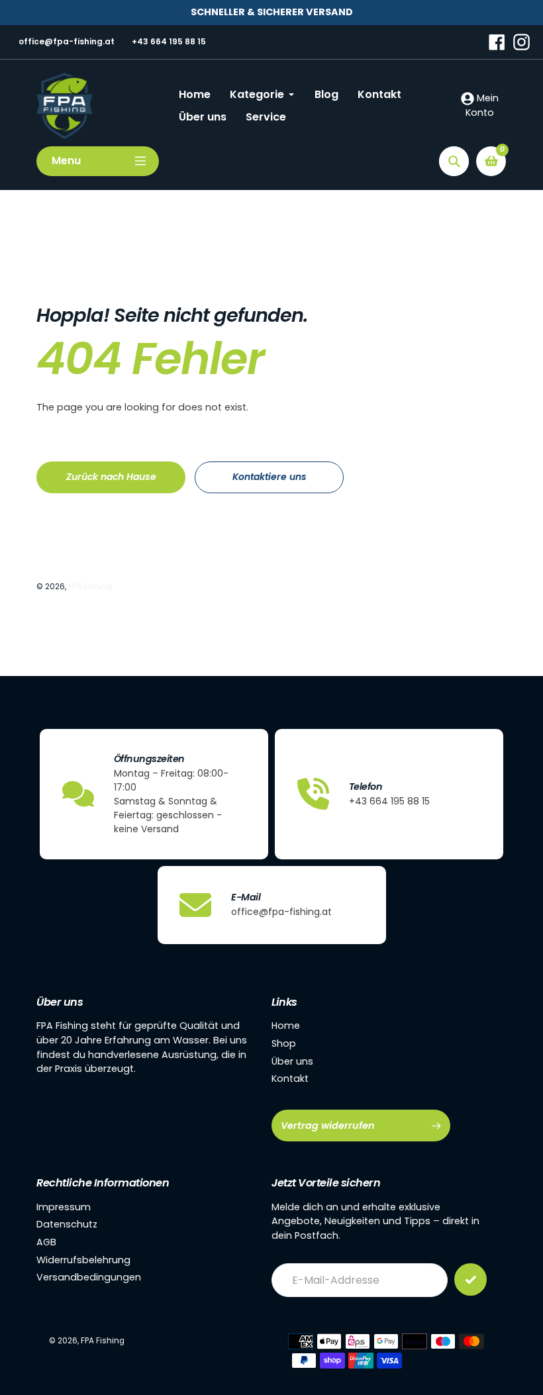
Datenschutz (66, 1224)
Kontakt (290, 1078)
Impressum (63, 1207)
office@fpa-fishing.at (67, 41)
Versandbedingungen (88, 1277)
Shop (284, 1043)
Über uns (292, 1061)
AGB (46, 1242)
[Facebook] (497, 41)
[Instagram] (521, 41)
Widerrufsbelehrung (83, 1260)
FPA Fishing (90, 586)
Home (286, 1025)
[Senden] (470, 1279)
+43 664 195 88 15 (169, 41)
